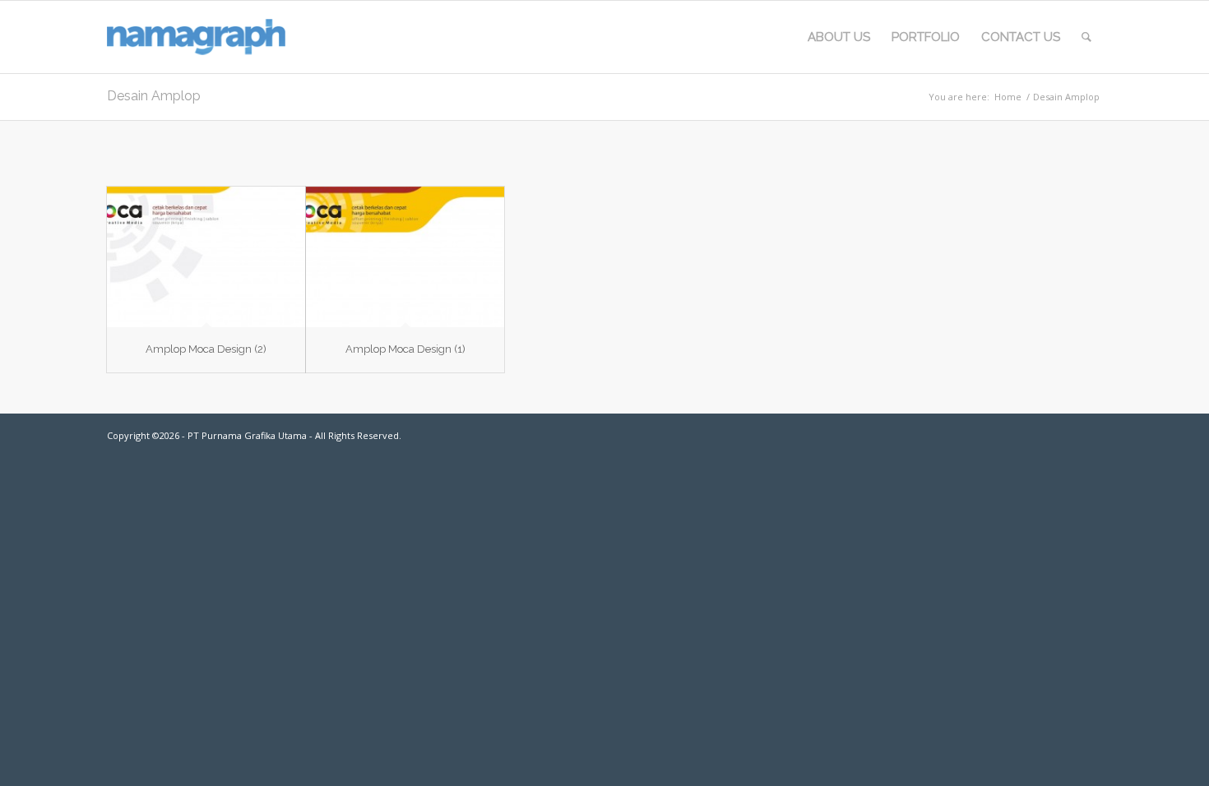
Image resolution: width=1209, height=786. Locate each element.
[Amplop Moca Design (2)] (206, 257)
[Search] (1086, 37)
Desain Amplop (154, 96)
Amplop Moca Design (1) (405, 349)
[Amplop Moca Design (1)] (405, 257)
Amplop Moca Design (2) (206, 349)
